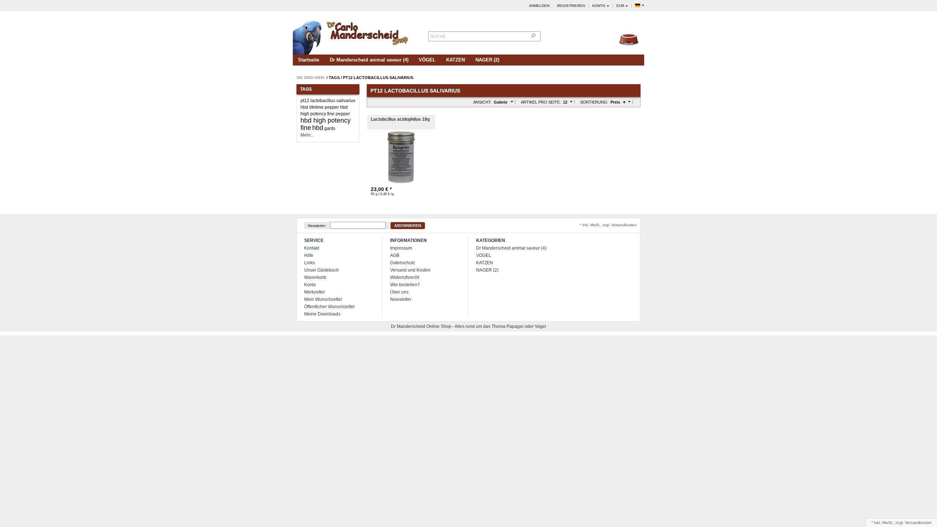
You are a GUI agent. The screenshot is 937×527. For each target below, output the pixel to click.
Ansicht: (482, 102)
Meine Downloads (322, 314)
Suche (438, 36)
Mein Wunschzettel (323, 299)
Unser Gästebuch (321, 270)
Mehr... (307, 135)
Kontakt (311, 248)
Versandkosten (918, 522)
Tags (334, 77)
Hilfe (308, 255)
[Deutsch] (639, 5)
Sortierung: (594, 102)
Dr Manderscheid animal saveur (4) (369, 60)
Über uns (399, 292)
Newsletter (316, 226)
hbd (317, 127)
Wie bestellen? (405, 284)
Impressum (401, 248)
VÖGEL (427, 60)
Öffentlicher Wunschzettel (329, 306)
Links (309, 262)
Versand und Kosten (410, 270)
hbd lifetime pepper (319, 107)
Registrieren (571, 6)
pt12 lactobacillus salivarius (327, 100)
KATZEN (455, 60)
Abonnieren (407, 225)
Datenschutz (402, 262)
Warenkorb (315, 277)
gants (329, 128)
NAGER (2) (487, 60)
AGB (394, 255)
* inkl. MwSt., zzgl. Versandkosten (608, 225)
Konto (310, 284)
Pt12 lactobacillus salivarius (378, 77)
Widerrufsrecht (404, 277)
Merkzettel (314, 292)
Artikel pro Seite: (541, 102)
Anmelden (539, 6)
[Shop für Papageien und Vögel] (351, 35)
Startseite (308, 60)
